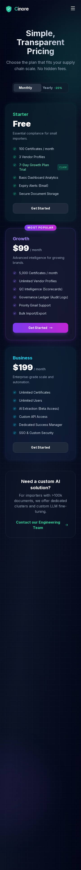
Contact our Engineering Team (38, 525)
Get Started (40, 208)
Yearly (52, 88)
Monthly (25, 88)
